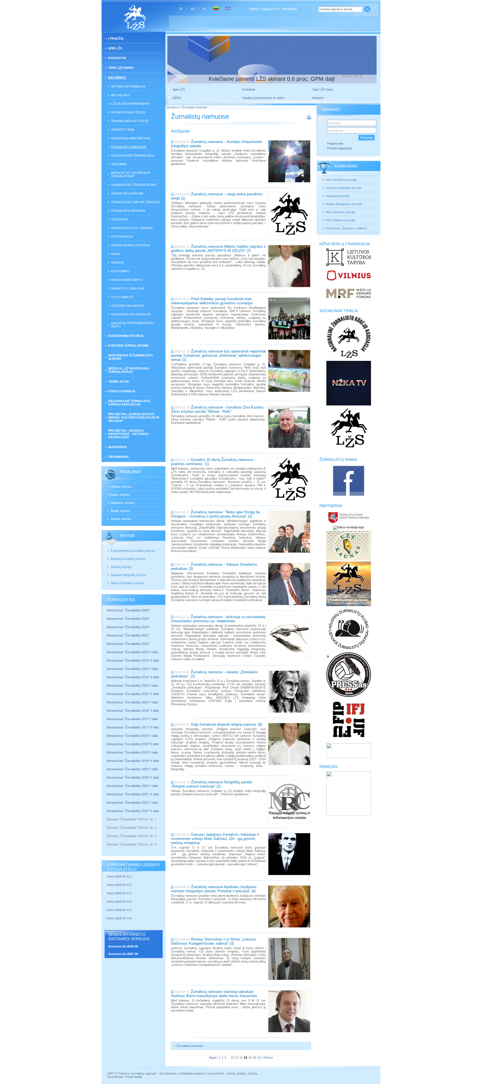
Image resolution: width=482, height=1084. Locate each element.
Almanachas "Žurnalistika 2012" (128, 643)
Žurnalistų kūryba (127, 193)
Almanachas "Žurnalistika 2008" (128, 610)
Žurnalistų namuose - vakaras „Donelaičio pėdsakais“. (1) (214, 674)
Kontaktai (117, 58)
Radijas (117, 262)
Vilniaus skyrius (121, 486)
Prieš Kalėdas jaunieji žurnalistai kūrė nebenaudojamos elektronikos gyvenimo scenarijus (212, 301)
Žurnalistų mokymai (128, 210)
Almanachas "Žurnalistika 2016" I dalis (132, 702)
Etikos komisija (121, 391)
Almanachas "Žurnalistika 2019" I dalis (133, 752)
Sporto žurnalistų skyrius (127, 583)
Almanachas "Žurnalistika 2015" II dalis (133, 694)
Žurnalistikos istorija (130, 245)
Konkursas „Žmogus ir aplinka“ (346, 228)
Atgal (212, 1057)
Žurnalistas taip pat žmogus (135, 202)
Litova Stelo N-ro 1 (119, 876)
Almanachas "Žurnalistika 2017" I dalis (132, 719)
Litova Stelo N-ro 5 (119, 910)
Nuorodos (117, 447)
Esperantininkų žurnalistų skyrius (132, 550)
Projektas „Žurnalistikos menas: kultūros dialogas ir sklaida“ (133, 417)
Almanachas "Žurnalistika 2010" (128, 627)
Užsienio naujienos (127, 305)
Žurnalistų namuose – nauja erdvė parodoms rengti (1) (217, 196)
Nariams (318, 97)
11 (236, 1057)
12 (241, 1057)
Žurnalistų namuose (128, 147)
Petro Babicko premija (340, 220)
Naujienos (117, 77)
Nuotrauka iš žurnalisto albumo (130, 357)
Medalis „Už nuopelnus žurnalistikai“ (128, 370)
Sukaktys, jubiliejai (127, 288)
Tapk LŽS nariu (121, 67)
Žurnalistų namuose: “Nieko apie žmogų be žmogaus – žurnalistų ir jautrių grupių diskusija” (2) (215, 514)
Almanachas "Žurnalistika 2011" (128, 635)
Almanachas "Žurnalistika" (133, 184)
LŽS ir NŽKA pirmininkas (130, 103)
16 (259, 1057)
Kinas (115, 254)
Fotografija (122, 236)
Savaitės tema (122, 129)
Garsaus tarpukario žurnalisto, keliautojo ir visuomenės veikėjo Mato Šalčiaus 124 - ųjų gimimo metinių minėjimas (215, 838)
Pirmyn (268, 1057)
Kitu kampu (120, 271)
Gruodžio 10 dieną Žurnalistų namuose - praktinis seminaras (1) (213, 462)
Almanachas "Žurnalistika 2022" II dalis (133, 811)
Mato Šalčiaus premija (340, 212)
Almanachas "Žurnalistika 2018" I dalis (133, 735)
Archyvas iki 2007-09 (123, 954)
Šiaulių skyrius (120, 510)
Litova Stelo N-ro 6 (119, 918)
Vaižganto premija (337, 196)
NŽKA (177, 97)
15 (254, 1057)
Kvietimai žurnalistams (128, 345)
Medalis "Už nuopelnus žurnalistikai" (130, 174)
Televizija (119, 219)
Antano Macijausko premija (344, 204)
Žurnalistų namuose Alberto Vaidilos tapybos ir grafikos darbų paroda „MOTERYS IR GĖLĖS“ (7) (218, 248)
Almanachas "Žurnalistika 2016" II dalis (133, 710)
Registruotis (335, 143)
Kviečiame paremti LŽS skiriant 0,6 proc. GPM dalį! (272, 79)
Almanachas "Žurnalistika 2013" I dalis (132, 652)
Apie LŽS (115, 48)
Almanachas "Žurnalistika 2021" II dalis (133, 794)
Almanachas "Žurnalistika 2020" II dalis (133, 777)
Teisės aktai (118, 381)
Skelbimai (119, 164)
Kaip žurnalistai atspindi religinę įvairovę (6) (226, 724)
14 (250, 1057)
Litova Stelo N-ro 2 (119, 884)
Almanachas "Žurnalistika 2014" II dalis (133, 677)
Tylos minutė (122, 297)
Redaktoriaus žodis (128, 112)
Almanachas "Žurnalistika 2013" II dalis (133, 660)
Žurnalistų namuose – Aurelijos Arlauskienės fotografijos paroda (216, 144)
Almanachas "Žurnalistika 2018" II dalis (133, 744)
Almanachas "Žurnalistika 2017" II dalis (133, 727)
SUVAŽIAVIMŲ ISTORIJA (126, 335)
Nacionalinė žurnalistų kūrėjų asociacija (129, 402)
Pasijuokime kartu (126, 279)
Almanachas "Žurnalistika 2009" (128, 618)
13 (245, 1057)
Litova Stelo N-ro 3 (119, 893)
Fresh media (133, 1076)
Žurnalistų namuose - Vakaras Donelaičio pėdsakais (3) (214, 566)
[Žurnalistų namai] (348, 496)
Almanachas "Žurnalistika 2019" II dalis (133, 760)
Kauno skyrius (120, 494)
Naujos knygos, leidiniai (132, 228)
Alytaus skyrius (120, 519)
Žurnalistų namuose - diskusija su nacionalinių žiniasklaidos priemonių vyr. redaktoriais (218, 619)
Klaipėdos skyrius (122, 502)
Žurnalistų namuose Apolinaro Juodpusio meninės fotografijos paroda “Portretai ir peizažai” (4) (213, 889)
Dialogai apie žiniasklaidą (132, 155)
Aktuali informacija (128, 86)
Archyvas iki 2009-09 (123, 946)
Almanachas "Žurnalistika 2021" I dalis (132, 786)
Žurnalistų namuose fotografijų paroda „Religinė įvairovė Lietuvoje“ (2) (211, 784)
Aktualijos (120, 95)
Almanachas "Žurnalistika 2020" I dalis (133, 769)
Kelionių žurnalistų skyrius (128, 558)
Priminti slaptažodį (339, 148)
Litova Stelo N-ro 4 (119, 901)
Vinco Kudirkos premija (341, 179)
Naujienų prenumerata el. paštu (133, 324)
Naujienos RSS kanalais (131, 314)
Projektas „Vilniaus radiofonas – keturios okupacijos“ (128, 434)
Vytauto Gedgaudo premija (344, 187)
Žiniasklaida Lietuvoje (130, 121)
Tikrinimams (118, 456)
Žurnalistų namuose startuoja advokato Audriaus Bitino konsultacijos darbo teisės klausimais (214, 994)
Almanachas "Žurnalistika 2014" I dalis (132, 668)
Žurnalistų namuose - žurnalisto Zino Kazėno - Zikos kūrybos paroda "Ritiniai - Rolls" (218, 409)
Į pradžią (116, 38)
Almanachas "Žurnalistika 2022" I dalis (132, 802)
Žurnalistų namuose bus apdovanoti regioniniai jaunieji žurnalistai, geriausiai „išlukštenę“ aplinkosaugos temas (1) (218, 355)
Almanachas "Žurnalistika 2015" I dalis (132, 685)
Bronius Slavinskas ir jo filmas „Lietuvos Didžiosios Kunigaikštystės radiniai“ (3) (213, 941)
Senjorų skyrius (121, 566)
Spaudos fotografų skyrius (128, 575)
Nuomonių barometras (130, 138)
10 (232, 1057)
